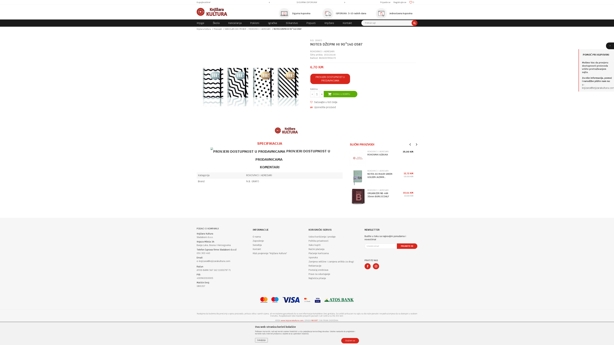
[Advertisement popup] (307, 172)
